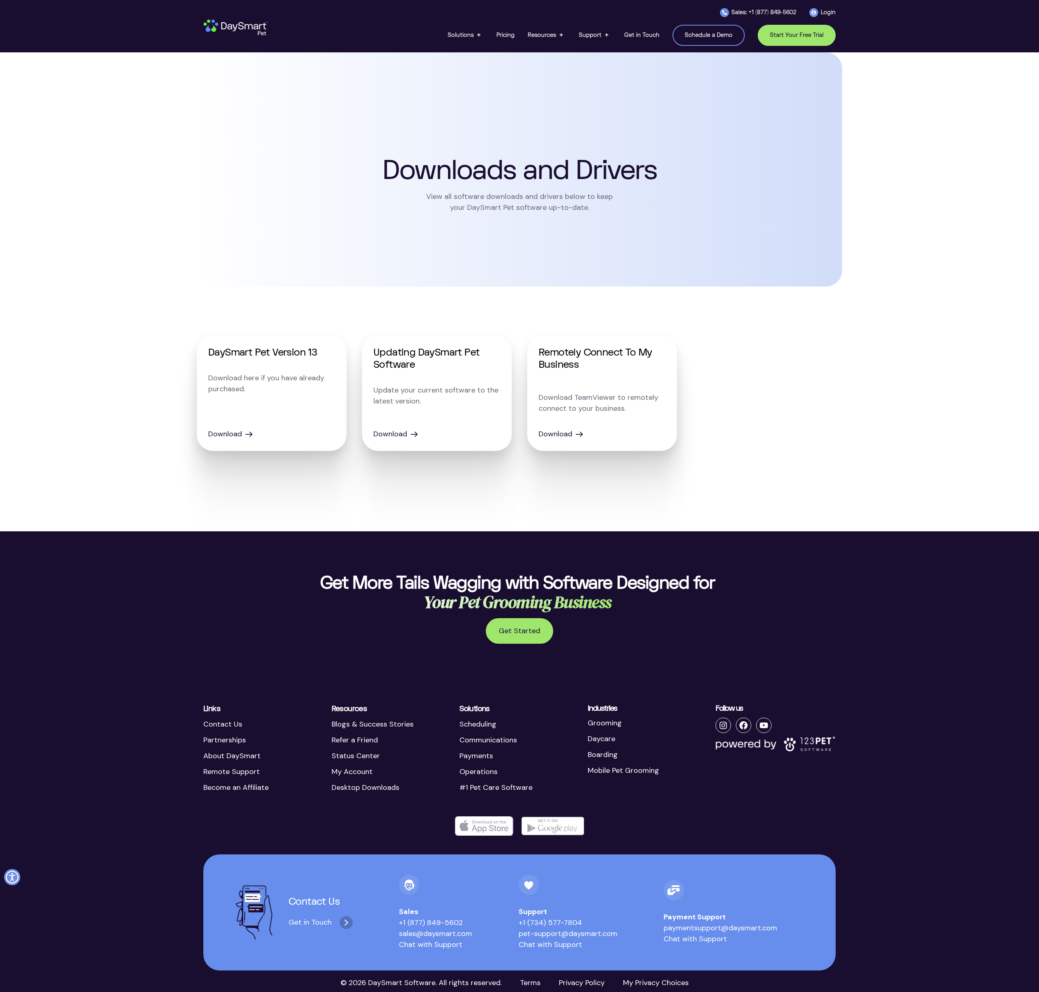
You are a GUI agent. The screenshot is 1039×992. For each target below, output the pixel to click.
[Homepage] (235, 27)
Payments (476, 756)
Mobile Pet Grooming (623, 770)
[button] (465, 35)
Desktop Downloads (365, 787)
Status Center (356, 756)
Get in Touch (310, 922)
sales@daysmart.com (435, 933)
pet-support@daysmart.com (568, 933)
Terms (530, 983)
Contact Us (222, 724)
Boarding (603, 754)
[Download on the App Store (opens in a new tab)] (484, 826)
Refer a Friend (355, 740)
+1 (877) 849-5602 (431, 922)
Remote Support (231, 771)
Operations (478, 771)
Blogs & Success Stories (373, 724)
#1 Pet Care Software (495, 787)
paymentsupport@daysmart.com (720, 928)
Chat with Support (430, 944)
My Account (352, 771)
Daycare (601, 739)
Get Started (519, 631)
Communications (488, 740)
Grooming (605, 723)
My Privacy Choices (656, 983)
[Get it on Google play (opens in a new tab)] (553, 826)
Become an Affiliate (236, 787)
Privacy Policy (582, 983)
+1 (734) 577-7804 (550, 922)
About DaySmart (232, 756)
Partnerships (224, 740)
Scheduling (477, 724)
